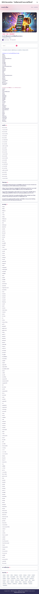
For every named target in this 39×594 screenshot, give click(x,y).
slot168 (3, 389)
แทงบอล (3, 557)
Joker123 (3, 281)
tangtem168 (4, 407)
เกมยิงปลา (3, 528)
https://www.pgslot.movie (7, 66)
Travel (3, 413)
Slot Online (4, 387)
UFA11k (3, 415)
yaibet (3, 431)
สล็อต (3, 478)
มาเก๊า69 (3, 468)
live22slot (4, 293)
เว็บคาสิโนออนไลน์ (5, 541)
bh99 (3, 239)
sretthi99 (3, 399)
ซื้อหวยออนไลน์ (4, 83)
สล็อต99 (3, 498)
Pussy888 (4, 354)
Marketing (4, 301)
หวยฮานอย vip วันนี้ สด (6, 526)
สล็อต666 (3, 488)
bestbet (3, 235)
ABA (3, 222)
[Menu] (37, 2)
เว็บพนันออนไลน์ (5, 547)
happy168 (4, 263)
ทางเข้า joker (4, 118)
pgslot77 (3, 77)
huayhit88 (4, 271)
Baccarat (3, 233)
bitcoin (3, 241)
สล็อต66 (3, 94)
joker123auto (4, 283)
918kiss (3, 54)
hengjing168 (4, 267)
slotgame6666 (4, 391)
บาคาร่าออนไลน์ (5, 80)
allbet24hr (4, 226)
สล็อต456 (3, 482)
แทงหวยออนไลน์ (5, 559)
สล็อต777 (3, 490)
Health (3, 265)
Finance (3, 255)
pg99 (17, 576)
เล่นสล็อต (3, 539)
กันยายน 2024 (4, 174)
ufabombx (4, 421)
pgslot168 (32, 576)
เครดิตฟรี (3, 537)
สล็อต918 (3, 494)
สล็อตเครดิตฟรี (4, 512)
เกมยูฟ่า (3, 530)
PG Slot (3, 320)
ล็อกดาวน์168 (4, 474)
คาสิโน (3, 433)
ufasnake (3, 427)
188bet (3, 208)
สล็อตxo (3, 502)
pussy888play (4, 356)
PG (2, 318)
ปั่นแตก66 (3, 79)
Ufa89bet (4, 417)
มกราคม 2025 (4, 166)
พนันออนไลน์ (4, 462)
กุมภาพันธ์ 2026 (5, 139)
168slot (3, 206)
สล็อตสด (3, 508)
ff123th (3, 253)
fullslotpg (3, 70)
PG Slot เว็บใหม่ (4, 322)
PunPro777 (4, 348)
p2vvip (3, 314)
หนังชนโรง (4, 57)
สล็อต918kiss (4, 496)
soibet (3, 397)
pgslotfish (4, 338)
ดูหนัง (3, 72)
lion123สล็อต (4, 289)
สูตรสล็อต (3, 520)
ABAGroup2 (4, 224)
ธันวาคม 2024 (4, 168)
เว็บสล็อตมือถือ (25, 583)
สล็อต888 (3, 99)
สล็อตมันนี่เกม (4, 506)
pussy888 (4, 62)
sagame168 (4, 364)
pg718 (3, 324)
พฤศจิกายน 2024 (5, 170)
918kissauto (4, 218)
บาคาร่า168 (4, 451)
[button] (16, 45)
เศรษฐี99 (3, 555)
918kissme (4, 220)
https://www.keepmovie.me (7, 75)
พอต (3, 464)
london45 (3, 295)
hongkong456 (4, 269)
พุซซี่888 (3, 466)
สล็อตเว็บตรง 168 (5, 516)
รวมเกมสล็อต (4, 472)
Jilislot (3, 275)
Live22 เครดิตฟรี (12, 576)
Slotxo (3, 393)
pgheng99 (4, 68)
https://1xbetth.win (5, 108)
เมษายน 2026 (4, 135)
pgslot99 (3, 336)
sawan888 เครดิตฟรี (5, 368)
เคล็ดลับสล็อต (20, 583)
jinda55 (3, 277)
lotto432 (3, 297)
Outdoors (4, 312)
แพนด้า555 (4, 561)
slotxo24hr (4, 395)
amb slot (3, 231)
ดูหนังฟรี (3, 61)
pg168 (3, 90)
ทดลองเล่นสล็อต (4, 445)
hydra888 (3, 273)
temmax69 (4, 411)
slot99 (3, 92)
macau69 (4, 299)
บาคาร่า (3, 103)
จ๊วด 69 (3, 437)
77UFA (3, 214)
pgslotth (3, 342)
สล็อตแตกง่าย (9, 583)
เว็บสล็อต (3, 549)
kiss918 (3, 113)
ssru (3, 403)
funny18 (3, 259)
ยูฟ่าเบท (3, 470)
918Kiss (3, 216)
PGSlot (3, 332)
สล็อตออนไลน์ (4, 510)
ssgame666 (4, 401)
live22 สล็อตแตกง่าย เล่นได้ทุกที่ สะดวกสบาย (12, 36)
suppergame (4, 405)
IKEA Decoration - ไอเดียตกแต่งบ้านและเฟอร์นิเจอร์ (17, 2)
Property (3, 346)
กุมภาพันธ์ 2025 (5, 164)
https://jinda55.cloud (6, 91)
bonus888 (4, 243)
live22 (3, 71)
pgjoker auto (4, 328)
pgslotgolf (4, 340)
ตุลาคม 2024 (4, 172)
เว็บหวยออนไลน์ (4, 551)
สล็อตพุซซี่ (4, 504)
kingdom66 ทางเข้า (5, 287)
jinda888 (3, 279)
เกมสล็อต (3, 532)
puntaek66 (4, 350)
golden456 (4, 261)
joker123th (4, 285)
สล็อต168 (3, 480)
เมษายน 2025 (4, 160)
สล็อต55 (3, 484)
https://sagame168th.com (6, 58)
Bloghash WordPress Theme (19, 592)
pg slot (3, 112)
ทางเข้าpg (4, 447)
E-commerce (4, 249)
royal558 (3, 360)
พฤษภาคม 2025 (5, 158)
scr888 (3, 372)
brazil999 (3, 245)
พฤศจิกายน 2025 (5, 145)
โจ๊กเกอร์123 (4, 121)
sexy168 (3, 374)
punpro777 (4, 81)
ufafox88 (3, 423)
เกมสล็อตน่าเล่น (15, 583)
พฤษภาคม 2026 (5, 133)
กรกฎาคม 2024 (5, 178)
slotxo (3, 104)
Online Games (4, 310)
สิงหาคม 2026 (4, 127)
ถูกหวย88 (3, 443)
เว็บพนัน (3, 545)
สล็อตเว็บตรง (4, 95)
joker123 (3, 55)
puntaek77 (4, 352)
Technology (4, 409)
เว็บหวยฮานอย (4, 553)
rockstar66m (4, 358)
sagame (3, 362)
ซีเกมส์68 (3, 439)
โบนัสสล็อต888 (5, 585)
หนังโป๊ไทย (4, 107)
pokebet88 (4, 344)
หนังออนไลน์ (4, 522)
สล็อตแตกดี (4, 518)
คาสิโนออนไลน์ (4, 435)
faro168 (3, 251)
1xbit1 (3, 212)
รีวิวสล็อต (26, 580)
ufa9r (3, 419)
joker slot (3, 119)
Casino (3, 247)
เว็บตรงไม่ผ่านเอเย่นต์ (5, 543)
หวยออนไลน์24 (4, 524)
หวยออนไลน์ (4, 84)
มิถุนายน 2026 (4, 131)
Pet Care (3, 316)
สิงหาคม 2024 (4, 176)
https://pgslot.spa (5, 109)
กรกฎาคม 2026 (4, 129)
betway (3, 237)
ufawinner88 (4, 429)
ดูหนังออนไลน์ (4, 117)
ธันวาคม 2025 (4, 143)
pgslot (3, 67)
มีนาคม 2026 (4, 137)
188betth (3, 210)
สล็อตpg (3, 500)
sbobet (3, 370)
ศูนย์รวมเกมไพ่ (4, 476)
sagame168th (4, 366)
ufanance (4, 425)
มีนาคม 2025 (4, 162)
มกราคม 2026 (4, 141)
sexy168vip (4, 376)
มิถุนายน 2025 (4, 156)
